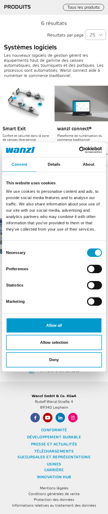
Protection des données (54, 500)
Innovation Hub (54, 477)
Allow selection (54, 342)
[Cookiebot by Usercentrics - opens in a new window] (79, 150)
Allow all (54, 325)
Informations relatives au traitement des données (54, 505)
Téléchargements (54, 451)
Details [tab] (54, 164)
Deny (54, 359)
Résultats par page (65, 35)
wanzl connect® (74, 129)
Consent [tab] (19, 164)
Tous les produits (83, 7)
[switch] (94, 269)
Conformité (54, 430)
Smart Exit (14, 129)
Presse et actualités (54, 444)
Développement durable (54, 437)
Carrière (54, 470)
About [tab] (88, 164)
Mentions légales (54, 488)
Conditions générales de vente (54, 494)
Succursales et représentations (54, 457)
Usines (54, 464)
